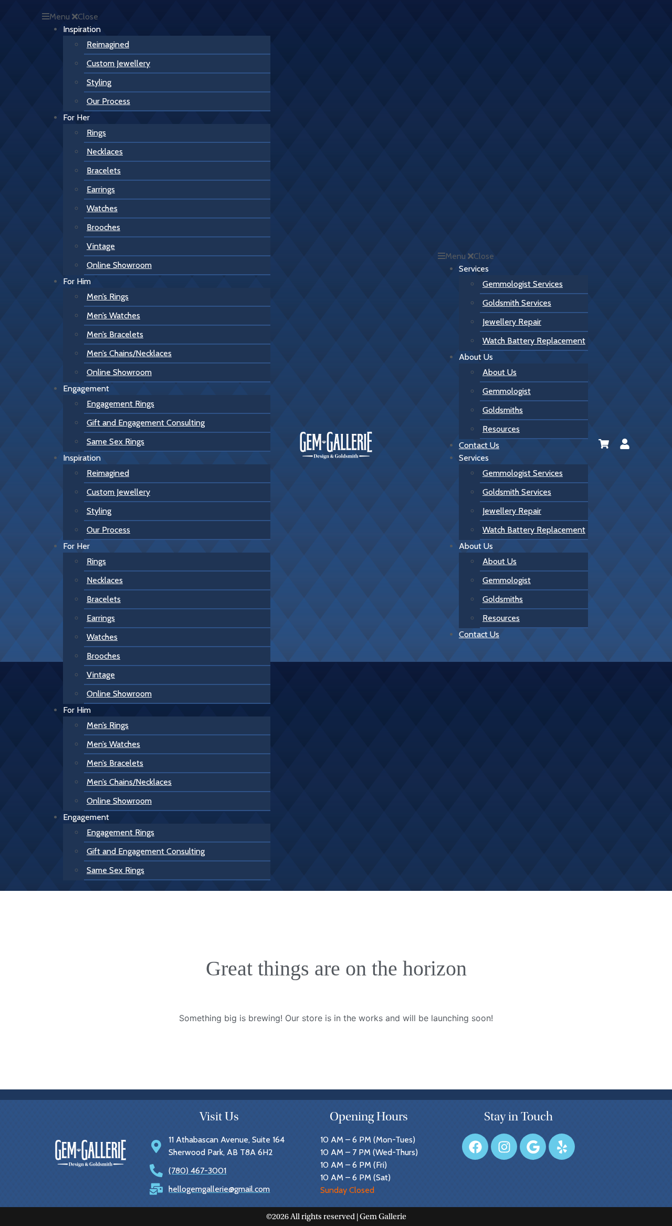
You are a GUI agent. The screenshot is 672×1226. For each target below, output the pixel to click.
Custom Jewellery (118, 63)
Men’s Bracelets (115, 334)
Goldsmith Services (516, 303)
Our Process (108, 101)
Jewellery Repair (511, 322)
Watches (102, 208)
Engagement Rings (120, 404)
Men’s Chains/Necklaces (129, 353)
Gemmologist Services (522, 284)
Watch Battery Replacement (533, 341)
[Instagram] (504, 1147)
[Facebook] (475, 1147)
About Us (499, 372)
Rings (96, 133)
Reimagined (108, 44)
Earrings (101, 189)
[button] (156, 17)
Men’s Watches (113, 315)
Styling (99, 82)
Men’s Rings (108, 297)
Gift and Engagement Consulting (146, 423)
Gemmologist (506, 391)
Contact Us (479, 445)
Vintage (101, 246)
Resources (501, 429)
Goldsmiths (502, 410)
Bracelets (104, 170)
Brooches (103, 227)
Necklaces (105, 152)
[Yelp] (562, 1147)
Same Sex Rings (115, 441)
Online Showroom (119, 265)
